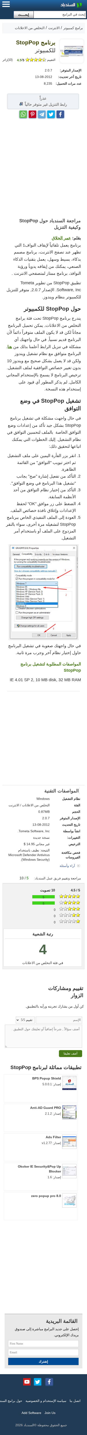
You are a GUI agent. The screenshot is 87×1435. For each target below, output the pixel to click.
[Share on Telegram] (42, 113)
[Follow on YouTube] (27, 1381)
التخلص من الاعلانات (37, 963)
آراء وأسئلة (68, 866)
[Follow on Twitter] (37, 1381)
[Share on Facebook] (60, 113)
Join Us (50, 1413)
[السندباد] (59, 5)
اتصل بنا (75, 1401)
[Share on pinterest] (32, 113)
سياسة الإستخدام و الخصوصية (46, 1401)
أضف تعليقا (70, 1053)
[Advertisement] (43, 168)
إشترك (43, 1361)
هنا (9, 346)
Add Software (31, 1413)
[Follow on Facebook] (49, 1381)
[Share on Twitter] (51, 113)
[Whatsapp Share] (23, 113)
